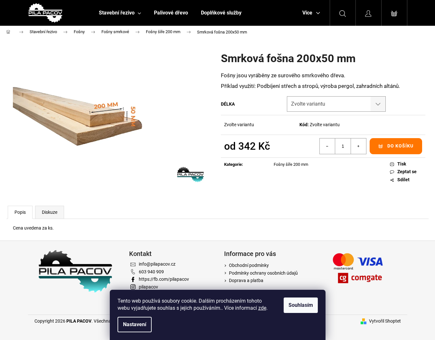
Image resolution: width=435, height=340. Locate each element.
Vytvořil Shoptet (385, 321)
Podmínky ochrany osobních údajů (263, 273)
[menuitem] (119, 13)
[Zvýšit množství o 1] (358, 146)
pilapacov (148, 286)
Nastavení (134, 324)
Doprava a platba (246, 280)
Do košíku (400, 145)
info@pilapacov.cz (157, 264)
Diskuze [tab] (49, 212)
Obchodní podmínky (249, 265)
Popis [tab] (20, 212)
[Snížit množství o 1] (327, 146)
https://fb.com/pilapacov (164, 279)
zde (262, 308)
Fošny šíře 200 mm (291, 164)
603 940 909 (151, 271)
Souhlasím (300, 305)
